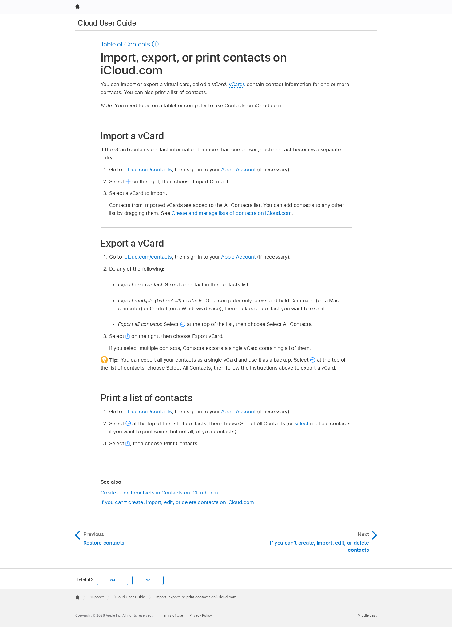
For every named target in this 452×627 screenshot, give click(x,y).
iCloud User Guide (106, 22)
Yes (112, 580)
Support (97, 597)
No (147, 580)
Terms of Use (172, 615)
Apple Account (238, 169)
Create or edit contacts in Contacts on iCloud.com (159, 493)
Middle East (367, 615)
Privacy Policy (200, 615)
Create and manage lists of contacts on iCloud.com (232, 213)
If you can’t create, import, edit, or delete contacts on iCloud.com (177, 502)
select (301, 423)
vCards (237, 84)
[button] (130, 44)
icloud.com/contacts (147, 169)
